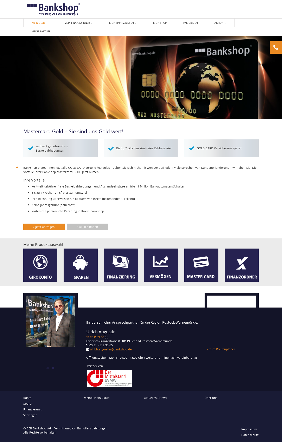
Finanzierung (32, 409)
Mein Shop (160, 23)
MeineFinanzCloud (97, 398)
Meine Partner (41, 31)
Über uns (211, 398)
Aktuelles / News (155, 398)
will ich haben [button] (88, 227)
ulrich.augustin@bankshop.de (111, 349)
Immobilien (190, 23)
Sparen (28, 403)
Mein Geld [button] (39, 23)
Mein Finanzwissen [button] (121, 23)
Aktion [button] (219, 23)
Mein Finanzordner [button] (77, 23)
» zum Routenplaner (221, 349)
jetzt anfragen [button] (44, 227)
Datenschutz (250, 435)
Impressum (249, 429)
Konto (27, 398)
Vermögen (30, 415)
